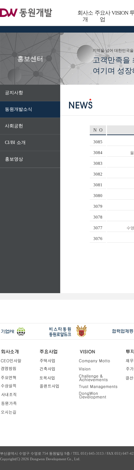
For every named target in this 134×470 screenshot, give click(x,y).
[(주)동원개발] (26, 13)
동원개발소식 (18, 109)
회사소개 (85, 16)
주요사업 (102, 16)
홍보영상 (14, 159)
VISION (120, 13)
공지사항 (14, 92)
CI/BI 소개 (15, 142)
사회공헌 (14, 125)
